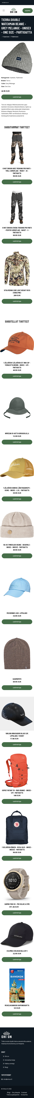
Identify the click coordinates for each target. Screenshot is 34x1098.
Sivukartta (24, 1095)
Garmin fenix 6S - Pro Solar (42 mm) (17, 904)
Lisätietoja (17, 97)
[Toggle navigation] (3, 10)
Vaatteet (6, 37)
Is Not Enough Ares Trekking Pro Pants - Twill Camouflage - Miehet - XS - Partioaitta (17, 170)
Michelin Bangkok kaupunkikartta (17, 1005)
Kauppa (27, 11)
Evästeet (24, 1092)
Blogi (6, 1067)
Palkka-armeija (9, 1064)
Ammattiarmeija (10, 1060)
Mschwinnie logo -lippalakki (17, 613)
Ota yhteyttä (16, 1092)
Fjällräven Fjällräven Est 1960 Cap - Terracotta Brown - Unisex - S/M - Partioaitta (17, 365)
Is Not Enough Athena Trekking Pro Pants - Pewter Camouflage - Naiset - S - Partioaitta (17, 230)
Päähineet (14, 37)
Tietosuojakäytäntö (13, 1095)
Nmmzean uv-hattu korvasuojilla (17, 433)
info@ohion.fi (5, 2)
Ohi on (7, 1056)
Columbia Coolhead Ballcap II (17, 951)
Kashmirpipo (17, 679)
